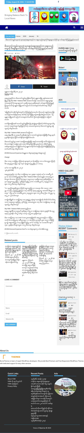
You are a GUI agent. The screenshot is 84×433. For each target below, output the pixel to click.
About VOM (11, 379)
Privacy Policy (12, 386)
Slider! (61, 67)
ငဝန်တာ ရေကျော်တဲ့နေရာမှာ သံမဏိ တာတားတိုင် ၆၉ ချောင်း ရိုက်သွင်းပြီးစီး (41, 383)
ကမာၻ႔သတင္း (66, 297)
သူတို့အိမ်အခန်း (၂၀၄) (38, 421)
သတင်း (16, 233)
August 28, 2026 (66, 197)
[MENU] (81, 27)
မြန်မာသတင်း (9, 233)
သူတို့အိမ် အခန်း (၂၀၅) (38, 379)
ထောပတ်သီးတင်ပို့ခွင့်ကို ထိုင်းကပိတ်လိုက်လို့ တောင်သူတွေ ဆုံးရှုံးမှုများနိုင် (41, 410)
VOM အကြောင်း (13, 384)
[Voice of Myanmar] (6, 27)
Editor (18, 53)
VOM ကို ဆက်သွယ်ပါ (15, 381)
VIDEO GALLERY (65, 171)
